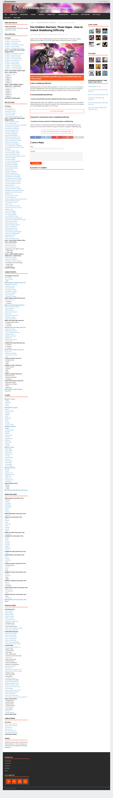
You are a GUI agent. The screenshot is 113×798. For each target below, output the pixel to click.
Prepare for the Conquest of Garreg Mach (16, 125)
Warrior (8, 433)
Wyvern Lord (9, 454)
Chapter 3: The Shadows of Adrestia (15, 45)
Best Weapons (85, 14)
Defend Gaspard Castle (11, 173)
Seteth (7, 567)
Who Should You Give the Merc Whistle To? (16, 697)
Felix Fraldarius (9, 310)
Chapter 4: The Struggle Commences (15, 53)
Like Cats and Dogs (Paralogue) (14, 231)
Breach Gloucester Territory (13, 152)
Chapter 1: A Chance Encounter (13, 41)
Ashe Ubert (8, 313)
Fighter (7, 400)
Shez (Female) (9, 279)
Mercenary (8, 418)
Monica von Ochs (10, 300)
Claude (7, 537)
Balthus (8, 558)
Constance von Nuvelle (11, 355)
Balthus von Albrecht (11, 353)
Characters (13, 14)
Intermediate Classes (12, 407)
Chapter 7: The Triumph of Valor (14, 58)
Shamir (7, 574)
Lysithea (8, 544)
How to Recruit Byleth (11, 633)
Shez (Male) (9, 277)
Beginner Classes (10, 399)
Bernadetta (8, 506)
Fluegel (7, 469)
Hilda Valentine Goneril (11, 331)
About (6, 770)
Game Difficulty (10, 614)
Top (5, 14)
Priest (7, 421)
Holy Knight (9, 464)
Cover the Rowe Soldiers (12, 168)
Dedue (7, 520)
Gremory (8, 459)
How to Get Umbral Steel (12, 695)
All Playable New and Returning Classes (17, 490)
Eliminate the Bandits (11, 257)
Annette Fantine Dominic (12, 315)
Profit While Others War (12, 166)
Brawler (8, 412)
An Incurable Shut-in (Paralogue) (14, 145)
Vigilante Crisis (9, 209)
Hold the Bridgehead (11, 157)
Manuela (8, 584)
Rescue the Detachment (12, 142)
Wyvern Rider (9, 435)
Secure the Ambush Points (12, 238)
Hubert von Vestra (10, 286)
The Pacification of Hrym (12, 216)
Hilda (7, 539)
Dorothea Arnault (10, 288)
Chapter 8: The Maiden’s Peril (13, 60)
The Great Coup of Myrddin (12, 144)
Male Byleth (9, 589)
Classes (33, 14)
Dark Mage (8, 442)
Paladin (7, 445)
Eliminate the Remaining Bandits (14, 218)
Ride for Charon (10, 237)
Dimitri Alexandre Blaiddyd (12, 306)
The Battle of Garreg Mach (12, 126)
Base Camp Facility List (11, 724)
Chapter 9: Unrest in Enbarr (12, 62)
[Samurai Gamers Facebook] (8, 781)
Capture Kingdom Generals (12, 200)
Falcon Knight (9, 466)
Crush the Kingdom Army (12, 132)
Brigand (8, 414)
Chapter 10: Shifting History (12, 63)
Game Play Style (10, 616)
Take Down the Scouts (11, 223)
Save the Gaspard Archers (12, 130)
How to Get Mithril (10, 693)
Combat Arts (51, 14)
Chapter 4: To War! (10, 74)
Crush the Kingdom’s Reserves (13, 183)
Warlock (8, 440)
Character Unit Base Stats (12, 685)
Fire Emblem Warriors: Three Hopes (56, 34)
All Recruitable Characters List (13, 647)
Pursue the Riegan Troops (12, 151)
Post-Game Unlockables (57, 111)
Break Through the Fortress (13, 224)
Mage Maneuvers (10, 185)
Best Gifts (7, 17)
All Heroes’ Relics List (11, 730)
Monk (7, 404)
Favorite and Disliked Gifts (12, 681)
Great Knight (9, 450)
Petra (7, 510)
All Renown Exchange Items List (14, 669)
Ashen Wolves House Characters (15, 349)
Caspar (7, 508)
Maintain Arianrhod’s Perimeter (13, 180)
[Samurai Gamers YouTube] (19, 781)
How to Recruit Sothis (11, 636)
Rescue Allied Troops (11, 123)
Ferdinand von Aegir (11, 289)
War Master (9, 452)
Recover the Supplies (11, 212)
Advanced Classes (11, 426)
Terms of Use (8, 763)
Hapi (7, 356)
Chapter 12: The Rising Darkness (14, 67)
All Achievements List (11, 666)
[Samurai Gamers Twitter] (14, 781)
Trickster (8, 455)
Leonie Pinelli (9, 341)
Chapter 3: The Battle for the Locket (15, 48)
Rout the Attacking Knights (12, 233)
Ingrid (7, 531)
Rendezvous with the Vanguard (13, 188)
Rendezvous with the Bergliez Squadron (16, 156)
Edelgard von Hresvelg (11, 284)
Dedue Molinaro (10, 308)
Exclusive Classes (10, 467)
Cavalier (8, 423)
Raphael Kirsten (10, 334)
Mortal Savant (9, 457)
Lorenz (7, 541)
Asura (7, 471)
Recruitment (24, 14)
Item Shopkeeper (10, 712)
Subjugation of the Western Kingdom (15, 190)
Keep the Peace (10, 169)
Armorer (8, 710)
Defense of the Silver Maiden (13, 175)
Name (31, 146)
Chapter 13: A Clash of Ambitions (14, 69)
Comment (32, 151)
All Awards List (9, 667)
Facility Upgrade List (93, 86)
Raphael (8, 543)
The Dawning (9, 108)
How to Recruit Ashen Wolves (13, 643)
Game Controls (9, 618)
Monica (8, 515)
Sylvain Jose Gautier (11, 317)
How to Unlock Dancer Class (13, 686)
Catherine (8, 575)
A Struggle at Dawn (10, 109)
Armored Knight (10, 411)
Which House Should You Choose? (14, 628)
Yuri (7, 556)
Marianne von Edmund (11, 339)
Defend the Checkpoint (11, 221)
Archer (7, 409)
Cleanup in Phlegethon (11, 259)
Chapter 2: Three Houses (12, 43)
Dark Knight (9, 462)
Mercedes (8, 524)
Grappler (8, 431)
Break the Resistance (11, 245)
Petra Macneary (10, 294)
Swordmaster (9, 438)
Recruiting (7, 768)
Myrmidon (8, 402)
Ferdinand (8, 505)
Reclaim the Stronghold (11, 164)
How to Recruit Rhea (11, 638)
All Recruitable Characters (12, 692)
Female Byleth (9, 591)
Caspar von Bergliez (11, 293)
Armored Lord (9, 473)
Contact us (7, 765)
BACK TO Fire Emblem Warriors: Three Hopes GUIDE (57, 131)
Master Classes (10, 447)
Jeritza (7, 582)
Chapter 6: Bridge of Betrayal (13, 57)
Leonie (7, 549)
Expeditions (74, 14)
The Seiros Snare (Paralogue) (13, 161)
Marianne (8, 548)
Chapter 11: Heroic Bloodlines (13, 65)
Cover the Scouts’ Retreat (12, 195)
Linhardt (8, 512)
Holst (7, 553)
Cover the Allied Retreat (12, 135)
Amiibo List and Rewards (12, 621)
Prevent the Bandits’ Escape (13, 206)
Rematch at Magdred (11, 171)
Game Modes (9, 612)
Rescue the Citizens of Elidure (13, 182)
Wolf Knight (43, 34)
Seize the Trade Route (11, 226)
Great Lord (8, 478)
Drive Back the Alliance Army (13, 137)
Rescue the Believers (11, 247)
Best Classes (96, 14)
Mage (7, 419)
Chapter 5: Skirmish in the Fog (13, 55)
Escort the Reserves (11, 197)
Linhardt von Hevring (11, 296)
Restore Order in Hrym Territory (14, 207)
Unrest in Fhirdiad (10, 114)
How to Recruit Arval (11, 640)
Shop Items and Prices (11, 725)
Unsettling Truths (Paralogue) (13, 176)
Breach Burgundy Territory (12, 121)
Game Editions (9, 611)
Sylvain (7, 529)
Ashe (7, 525)
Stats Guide (9, 657)
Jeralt (7, 592)
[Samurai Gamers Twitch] (25, 781)
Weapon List (9, 729)
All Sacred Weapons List (12, 732)
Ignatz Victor (9, 337)
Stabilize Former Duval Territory (14, 192)
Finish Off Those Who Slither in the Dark (16, 219)
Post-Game (17, 17)
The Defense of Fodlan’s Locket (14, 116)
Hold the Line (9, 194)
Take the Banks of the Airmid (13, 139)
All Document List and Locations (14, 671)
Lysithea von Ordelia (11, 336)
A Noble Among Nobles (12, 163)
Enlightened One (10, 474)
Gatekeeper (9, 598)
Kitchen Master (9, 707)
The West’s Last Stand (11, 202)
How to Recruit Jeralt (11, 635)
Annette (8, 527)
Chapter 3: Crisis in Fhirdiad (12, 46)
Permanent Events (10, 619)
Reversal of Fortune (11, 111)
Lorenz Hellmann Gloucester (13, 332)
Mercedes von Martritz (11, 312)
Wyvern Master (9, 480)
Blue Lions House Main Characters (15, 305)
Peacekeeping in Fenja (11, 228)
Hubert (7, 501)
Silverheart (8, 481)
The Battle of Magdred (11, 133)
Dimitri (7, 518)
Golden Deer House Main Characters (16, 327)
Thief (7, 416)
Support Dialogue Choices (12, 683)
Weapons (41, 14)
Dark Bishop (9, 461)
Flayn (7, 568)
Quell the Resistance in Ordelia (13, 140)
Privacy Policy (8, 761)
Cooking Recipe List (11, 678)
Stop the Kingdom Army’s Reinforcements (16, 199)
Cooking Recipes (63, 14)
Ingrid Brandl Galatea (11, 318)
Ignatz (7, 546)
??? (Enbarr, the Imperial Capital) (14, 178)
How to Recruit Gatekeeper (12, 642)
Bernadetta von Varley (11, 291)
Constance (8, 560)
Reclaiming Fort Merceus (12, 230)
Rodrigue (8, 534)
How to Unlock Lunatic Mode (13, 690)
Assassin (8, 437)
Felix (7, 522)
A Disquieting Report (11, 214)
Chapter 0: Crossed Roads (12, 39)
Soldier (7, 406)
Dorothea (8, 503)
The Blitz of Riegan (10, 159)
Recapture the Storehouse (12, 128)
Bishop (7, 443)
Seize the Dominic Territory (12, 187)
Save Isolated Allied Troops (12, 154)
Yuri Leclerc (9, 351)
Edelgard (8, 500)
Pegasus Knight (10, 425)
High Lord (8, 476)
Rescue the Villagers (11, 211)
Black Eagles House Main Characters (16, 282)
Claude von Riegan (10, 329)
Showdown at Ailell (10, 235)
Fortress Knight (9, 430)
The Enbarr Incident (11, 113)
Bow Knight (9, 449)
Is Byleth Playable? (10, 625)
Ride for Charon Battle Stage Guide (97, 94)
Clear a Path (9, 204)
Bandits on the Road (11, 243)
